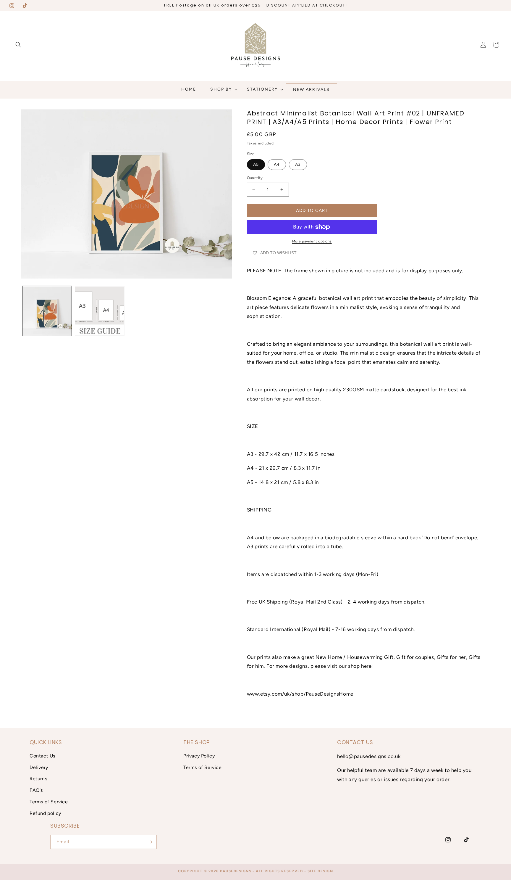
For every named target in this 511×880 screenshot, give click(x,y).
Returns (38, 778)
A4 (277, 164)
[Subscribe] (149, 842)
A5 (256, 164)
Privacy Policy (199, 756)
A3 (298, 164)
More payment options (312, 241)
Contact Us (42, 756)
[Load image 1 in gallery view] (47, 311)
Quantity (255, 178)
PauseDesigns (235, 871)
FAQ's (36, 790)
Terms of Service (49, 802)
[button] (18, 44)
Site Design (320, 871)
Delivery (39, 767)
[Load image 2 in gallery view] (99, 311)
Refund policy (45, 813)
